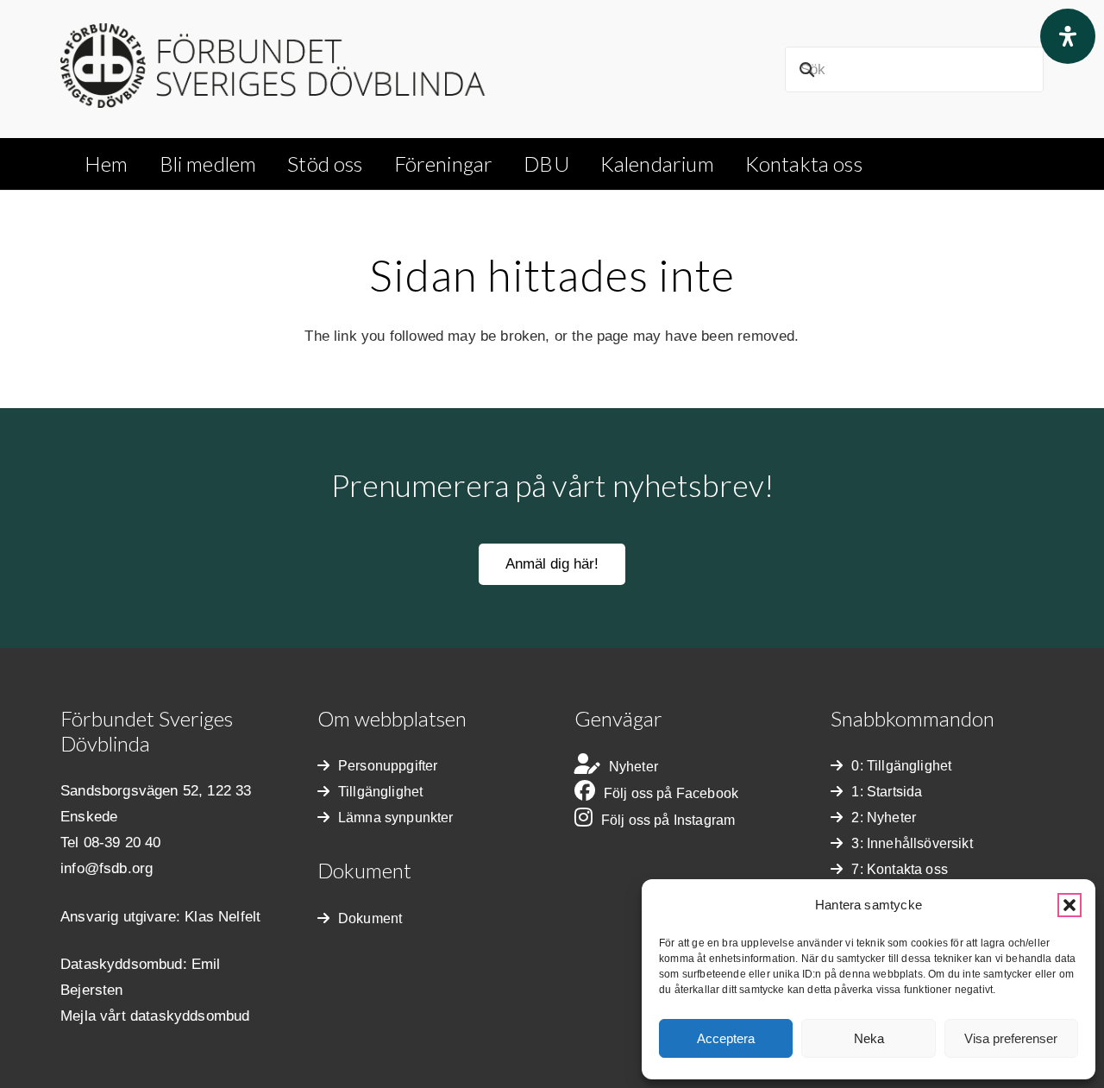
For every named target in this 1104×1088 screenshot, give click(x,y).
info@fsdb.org (106, 868)
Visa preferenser (1010, 1038)
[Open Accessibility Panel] (1067, 36)
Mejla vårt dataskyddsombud (154, 1016)
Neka (869, 1038)
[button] (1069, 905)
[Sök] (807, 69)
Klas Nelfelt (222, 917)
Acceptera (726, 1038)
